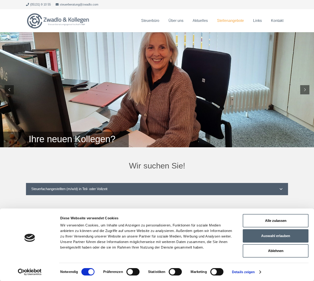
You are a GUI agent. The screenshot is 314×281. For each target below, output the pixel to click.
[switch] (133, 271)
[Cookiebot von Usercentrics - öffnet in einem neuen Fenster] (30, 272)
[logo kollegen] (58, 21)
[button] (161, 20)
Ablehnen (275, 251)
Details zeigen (243, 272)
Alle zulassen (275, 221)
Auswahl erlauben (275, 236)
